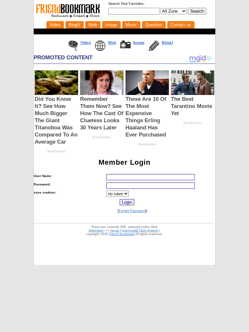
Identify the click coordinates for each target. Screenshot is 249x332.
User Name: (43, 176)
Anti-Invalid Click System (140, 230)
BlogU (167, 43)
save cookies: (45, 192)
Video (85, 43)
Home (115, 230)
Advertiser (96, 230)
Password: (42, 184)
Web (112, 43)
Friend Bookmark (122, 234)
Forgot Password (132, 211)
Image (139, 43)
